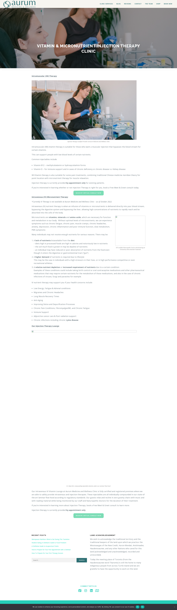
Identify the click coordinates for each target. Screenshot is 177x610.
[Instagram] (85, 590)
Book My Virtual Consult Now (88, 193)
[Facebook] (79, 590)
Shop (158, 4)
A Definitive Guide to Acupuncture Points (45, 546)
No (143, 607)
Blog (118, 4)
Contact (138, 4)
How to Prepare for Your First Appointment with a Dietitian (51, 550)
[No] (174, 607)
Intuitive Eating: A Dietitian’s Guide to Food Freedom (49, 543)
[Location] (97, 590)
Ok (137, 607)
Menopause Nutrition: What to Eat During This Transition (50, 539)
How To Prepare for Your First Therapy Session (47, 553)
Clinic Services (106, 4)
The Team (149, 4)
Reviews (127, 4)
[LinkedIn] (91, 590)
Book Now (168, 4)
